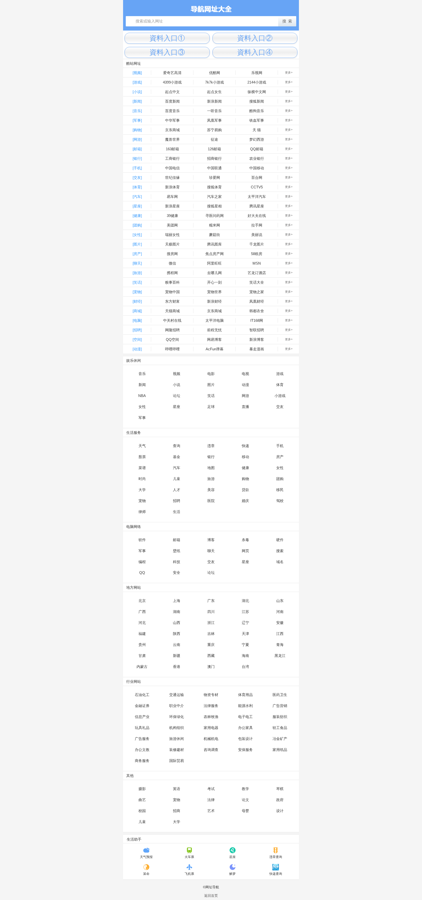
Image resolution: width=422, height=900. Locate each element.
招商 (176, 811)
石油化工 (142, 695)
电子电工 (245, 717)
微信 (172, 263)
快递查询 (275, 874)
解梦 (232, 874)
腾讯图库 (214, 244)
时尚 (142, 479)
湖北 (245, 601)
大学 (142, 490)
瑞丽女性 (172, 235)
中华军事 (172, 120)
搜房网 (172, 254)
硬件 (280, 540)
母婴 (245, 811)
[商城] (137, 311)
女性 (142, 407)
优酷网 (214, 73)
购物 (245, 479)
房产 (280, 457)
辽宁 (245, 623)
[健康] (137, 216)
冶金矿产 (280, 739)
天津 (245, 634)
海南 (245, 656)
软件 (142, 540)
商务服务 (142, 761)
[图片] (137, 244)
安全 (176, 572)
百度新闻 (172, 101)
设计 (280, 811)
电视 (245, 374)
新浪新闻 (214, 101)
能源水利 (245, 706)
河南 (280, 612)
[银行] (137, 158)
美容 (211, 490)
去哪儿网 (214, 273)
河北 (142, 623)
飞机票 (189, 874)
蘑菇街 (214, 235)
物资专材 (211, 695)
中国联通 (214, 168)
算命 (146, 874)
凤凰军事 (214, 120)
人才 (176, 490)
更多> (289, 72)
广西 (142, 612)
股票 (142, 457)
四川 (211, 612)
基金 (176, 457)
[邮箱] (137, 149)
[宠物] (137, 292)
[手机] (137, 168)
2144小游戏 (256, 82)
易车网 (172, 196)
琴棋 (280, 789)
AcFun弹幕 (214, 349)
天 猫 (257, 130)
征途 (214, 139)
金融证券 (142, 706)
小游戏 (279, 396)
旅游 (211, 479)
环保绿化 (176, 717)
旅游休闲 (176, 739)
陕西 (176, 634)
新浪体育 (172, 187)
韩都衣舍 (256, 311)
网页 (245, 551)
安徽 (280, 623)
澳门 (211, 666)
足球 (211, 407)
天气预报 (146, 857)
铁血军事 (256, 120)
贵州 (142, 645)
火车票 (189, 857)
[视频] (137, 73)
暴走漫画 (256, 349)
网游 (245, 396)
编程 (142, 562)
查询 (176, 446)
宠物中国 (172, 292)
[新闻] (137, 101)
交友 (280, 407)
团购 (280, 479)
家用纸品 (280, 750)
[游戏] (137, 82)
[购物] (137, 130)
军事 (142, 418)
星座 (176, 407)
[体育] (137, 187)
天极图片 (172, 244)
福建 (142, 634)
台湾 (245, 666)
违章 (211, 446)
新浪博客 (256, 339)
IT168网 (256, 320)
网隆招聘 (172, 330)
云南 (176, 645)
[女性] (137, 235)
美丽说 (256, 235)
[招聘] (137, 330)
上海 (176, 601)
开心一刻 (214, 282)
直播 (245, 407)
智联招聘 (256, 330)
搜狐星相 (214, 206)
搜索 (280, 551)
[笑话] (137, 282)
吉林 (211, 634)
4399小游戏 (172, 82)
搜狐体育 (214, 187)
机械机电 (211, 739)
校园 (142, 811)
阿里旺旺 (214, 263)
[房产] (137, 254)
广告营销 (280, 706)
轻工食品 (280, 728)
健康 (245, 468)
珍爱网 (214, 177)
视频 (176, 374)
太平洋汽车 (257, 196)
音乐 (142, 374)
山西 (176, 623)
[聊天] (137, 263)
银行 (211, 457)
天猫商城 (172, 311)
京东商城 (172, 130)
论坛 (176, 396)
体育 (280, 385)
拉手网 (256, 225)
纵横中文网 (257, 92)
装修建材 (176, 750)
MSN (257, 263)
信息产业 (142, 717)
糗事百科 (172, 282)
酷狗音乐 (256, 111)
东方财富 (172, 301)
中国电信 (172, 168)
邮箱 (176, 540)
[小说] (137, 92)
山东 (280, 601)
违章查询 (275, 857)
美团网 (172, 225)
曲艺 (142, 800)
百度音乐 (172, 111)
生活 (176, 512)
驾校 (280, 501)
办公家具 (245, 728)
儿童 (176, 479)
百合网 (256, 177)
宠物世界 (214, 292)
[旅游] (137, 273)
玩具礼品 (142, 728)
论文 (245, 800)
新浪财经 (214, 301)
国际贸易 (176, 761)
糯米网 (214, 225)
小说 (176, 385)
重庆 (211, 645)
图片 (211, 385)
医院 (211, 501)
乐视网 (256, 73)
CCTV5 (257, 187)
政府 (280, 800)
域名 (280, 562)
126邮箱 (214, 149)
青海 (280, 645)
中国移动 (256, 168)
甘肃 (142, 656)
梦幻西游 (256, 139)
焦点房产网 (214, 254)
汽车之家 (214, 196)
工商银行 (172, 158)
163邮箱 (172, 149)
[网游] (137, 139)
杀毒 (245, 540)
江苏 (245, 612)
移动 (245, 457)
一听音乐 (214, 111)
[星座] (137, 206)
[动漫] (137, 349)
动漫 (245, 385)
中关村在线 (172, 320)
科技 (176, 562)
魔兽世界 (172, 139)
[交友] (137, 177)
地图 (211, 468)
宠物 (142, 501)
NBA (142, 396)
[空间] (137, 339)
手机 (280, 446)
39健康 (172, 216)
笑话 (211, 396)
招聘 (176, 501)
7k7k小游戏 (214, 82)
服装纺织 (280, 717)
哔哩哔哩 (172, 349)
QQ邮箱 (256, 149)
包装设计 (245, 739)
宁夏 (245, 645)
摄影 (142, 789)
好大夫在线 (257, 216)
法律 (211, 800)
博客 (211, 540)
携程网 (172, 273)
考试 (211, 789)
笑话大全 (256, 282)
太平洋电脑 (214, 320)
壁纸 (176, 551)
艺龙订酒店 (257, 273)
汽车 (176, 468)
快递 (245, 446)
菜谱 (142, 468)
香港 (176, 666)
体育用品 (245, 695)
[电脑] (137, 320)
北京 (142, 601)
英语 (176, 789)
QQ (142, 572)
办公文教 (142, 750)
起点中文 (172, 92)
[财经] (137, 301)
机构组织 (176, 728)
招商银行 (214, 158)
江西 (280, 634)
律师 (142, 512)
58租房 (256, 254)
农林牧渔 (211, 717)
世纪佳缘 (172, 177)
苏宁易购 (214, 130)
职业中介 (176, 706)
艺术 (211, 811)
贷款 (245, 490)
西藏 (211, 656)
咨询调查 (211, 750)
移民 (280, 490)
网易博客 (214, 339)
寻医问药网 (214, 216)
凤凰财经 (256, 301)
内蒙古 (142, 666)
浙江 (211, 623)
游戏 (280, 374)
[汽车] (137, 196)
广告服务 (142, 739)
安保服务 (245, 750)
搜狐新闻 (256, 101)
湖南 (176, 612)
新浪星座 (172, 206)
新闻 (142, 385)
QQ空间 (172, 339)
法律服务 (211, 706)
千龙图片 (256, 244)
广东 (211, 601)
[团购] (137, 225)
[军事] (137, 120)
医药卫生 (280, 695)
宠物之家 (256, 292)
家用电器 (211, 728)
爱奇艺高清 (172, 73)
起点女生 (214, 92)
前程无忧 (214, 330)
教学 (245, 789)
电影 (211, 374)
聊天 (211, 551)
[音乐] (137, 111)
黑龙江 (279, 656)
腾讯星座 (256, 206)
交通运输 (176, 695)
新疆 (176, 656)
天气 (142, 446)
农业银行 (256, 158)
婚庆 (245, 501)
